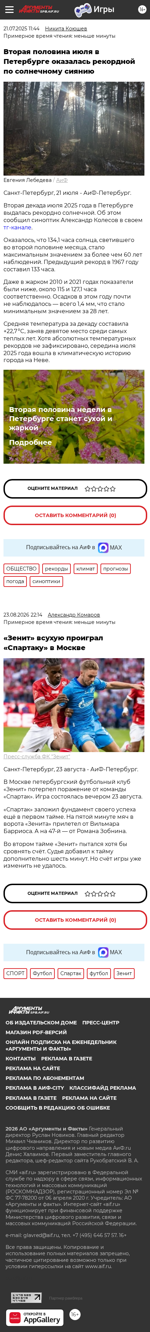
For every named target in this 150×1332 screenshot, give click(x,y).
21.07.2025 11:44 (21, 28)
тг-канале (17, 227)
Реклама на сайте (33, 1068)
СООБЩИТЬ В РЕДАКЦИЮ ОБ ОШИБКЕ (58, 1108)
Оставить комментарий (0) (75, 515)
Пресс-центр (100, 1023)
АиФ (62, 180)
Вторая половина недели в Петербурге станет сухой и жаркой (60, 418)
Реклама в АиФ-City (35, 1088)
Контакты (21, 1058)
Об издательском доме (41, 1023)
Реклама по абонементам (45, 1078)
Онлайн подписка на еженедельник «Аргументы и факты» (61, 1045)
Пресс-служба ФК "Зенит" (36, 756)
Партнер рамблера (65, 1298)
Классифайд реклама (102, 1088)
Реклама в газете (66, 1058)
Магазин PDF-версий (36, 1032)
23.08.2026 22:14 (22, 615)
